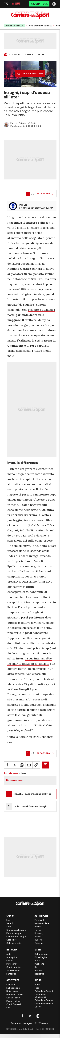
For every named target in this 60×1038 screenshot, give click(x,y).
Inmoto (9, 960)
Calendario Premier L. (45, 1003)
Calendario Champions (40, 995)
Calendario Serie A (40, 26)
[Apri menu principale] (6, 4)
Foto (37, 988)
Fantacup (11, 973)
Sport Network (13, 970)
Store (37, 960)
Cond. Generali (13, 1004)
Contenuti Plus (14, 25)
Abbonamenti (41, 954)
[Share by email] (28, 765)
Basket (38, 926)
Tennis (38, 930)
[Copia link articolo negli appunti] (36, 765)
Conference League (16, 936)
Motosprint (11, 964)
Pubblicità (39, 964)
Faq (8, 1007)
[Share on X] (14, 765)
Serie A (29, 54)
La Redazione (13, 988)
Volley (37, 936)
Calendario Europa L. (45, 1000)
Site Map (39, 970)
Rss (36, 967)
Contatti (10, 984)
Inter (41, 54)
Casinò (38, 1006)
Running (39, 933)
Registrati (39, 973)
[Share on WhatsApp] (21, 765)
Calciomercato (13, 943)
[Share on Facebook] (7, 765)
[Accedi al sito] (54, 4)
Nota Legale (12, 991)
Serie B (9, 926)
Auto (8, 954)
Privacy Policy (13, 1001)
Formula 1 (39, 920)
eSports (38, 939)
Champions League (16, 930)
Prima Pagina (41, 957)
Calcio (16, 54)
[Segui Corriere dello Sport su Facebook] (22, 1016)
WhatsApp (44, 1023)
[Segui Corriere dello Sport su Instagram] (38, 1016)
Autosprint (11, 957)
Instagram (28, 1023)
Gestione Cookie (14, 994)
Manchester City (18, 684)
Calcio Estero (13, 939)
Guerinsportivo (13, 967)
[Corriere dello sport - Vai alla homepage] (30, 15)
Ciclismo (39, 943)
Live (17, 4)
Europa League (13, 933)
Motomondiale (42, 923)
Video (37, 984)
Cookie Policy (13, 997)
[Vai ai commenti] (45, 765)
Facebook (16, 1023)
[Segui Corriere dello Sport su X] (30, 1016)
